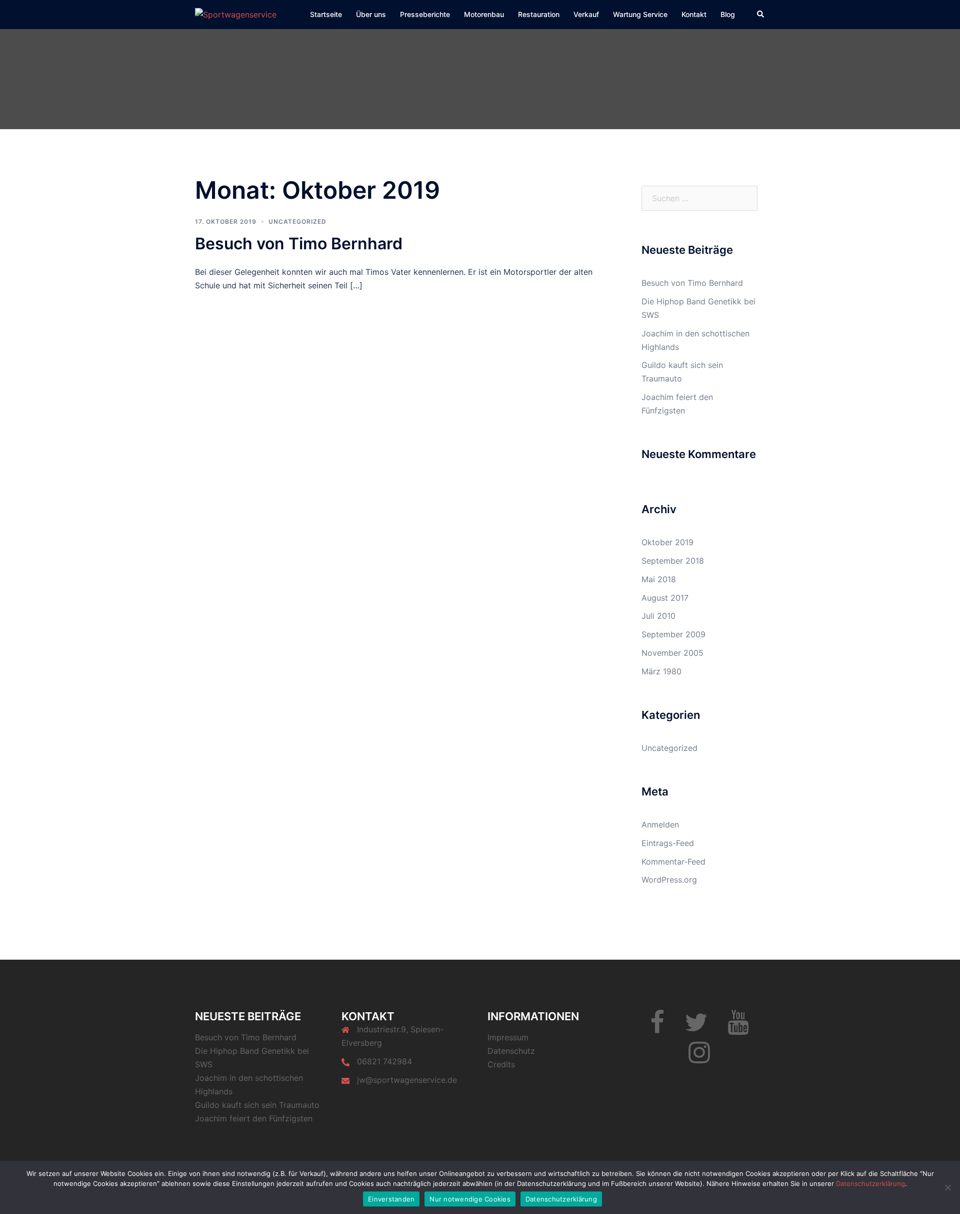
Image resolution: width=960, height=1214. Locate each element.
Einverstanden (391, 1199)
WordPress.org (669, 880)
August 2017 (665, 598)
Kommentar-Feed (674, 862)
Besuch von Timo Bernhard (298, 243)
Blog (727, 14)
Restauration (539, 14)
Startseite (326, 14)
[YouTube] (738, 1028)
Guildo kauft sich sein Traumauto (257, 1105)
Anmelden (660, 825)
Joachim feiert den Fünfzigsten (253, 1118)
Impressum (508, 1037)
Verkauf (586, 14)
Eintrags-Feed (668, 843)
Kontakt (694, 14)
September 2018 (673, 561)
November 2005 (673, 653)
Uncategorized (297, 221)
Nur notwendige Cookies (470, 1199)
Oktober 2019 (668, 542)
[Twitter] (696, 1028)
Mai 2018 (659, 579)
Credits (501, 1064)
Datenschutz (511, 1051)
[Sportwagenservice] (235, 14)
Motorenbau (484, 14)
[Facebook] (657, 1028)
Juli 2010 (659, 616)
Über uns (371, 14)
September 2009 (674, 634)
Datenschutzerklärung (870, 1183)
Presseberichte (425, 14)
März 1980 (662, 671)
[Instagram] (699, 1058)
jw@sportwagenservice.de (407, 1080)
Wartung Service (640, 14)
